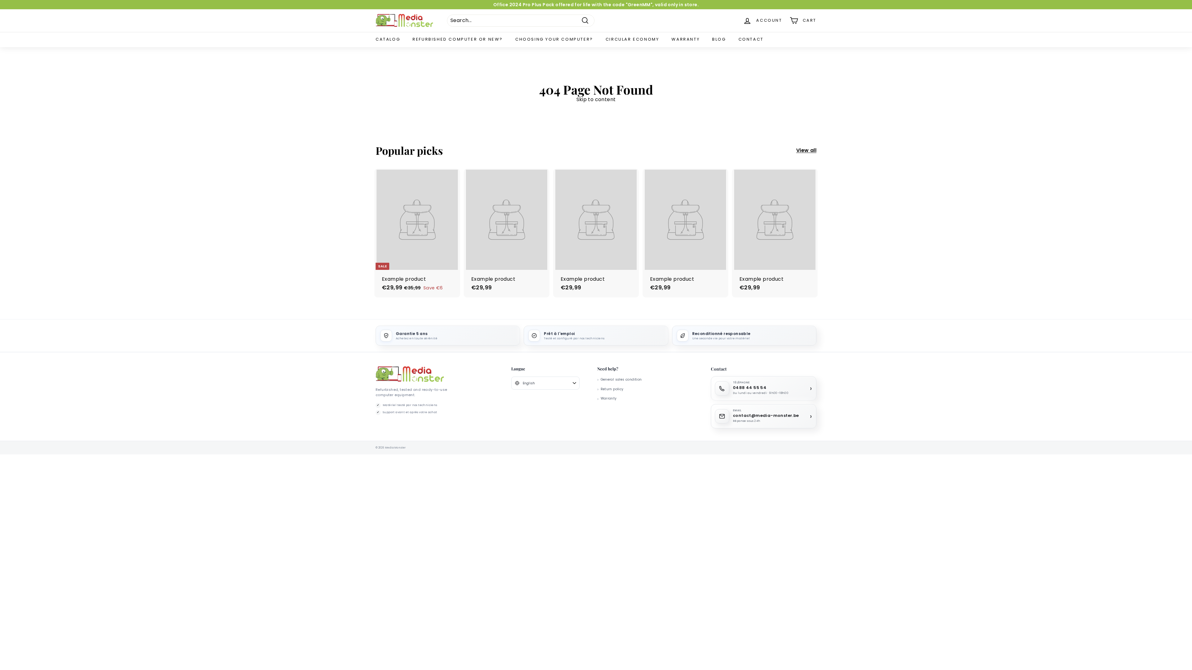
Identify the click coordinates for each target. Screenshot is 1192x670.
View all (806, 150)
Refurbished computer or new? (458, 39)
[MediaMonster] (410, 374)
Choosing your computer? (554, 39)
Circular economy (632, 39)
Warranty (685, 39)
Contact (751, 39)
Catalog (388, 39)
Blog (719, 39)
